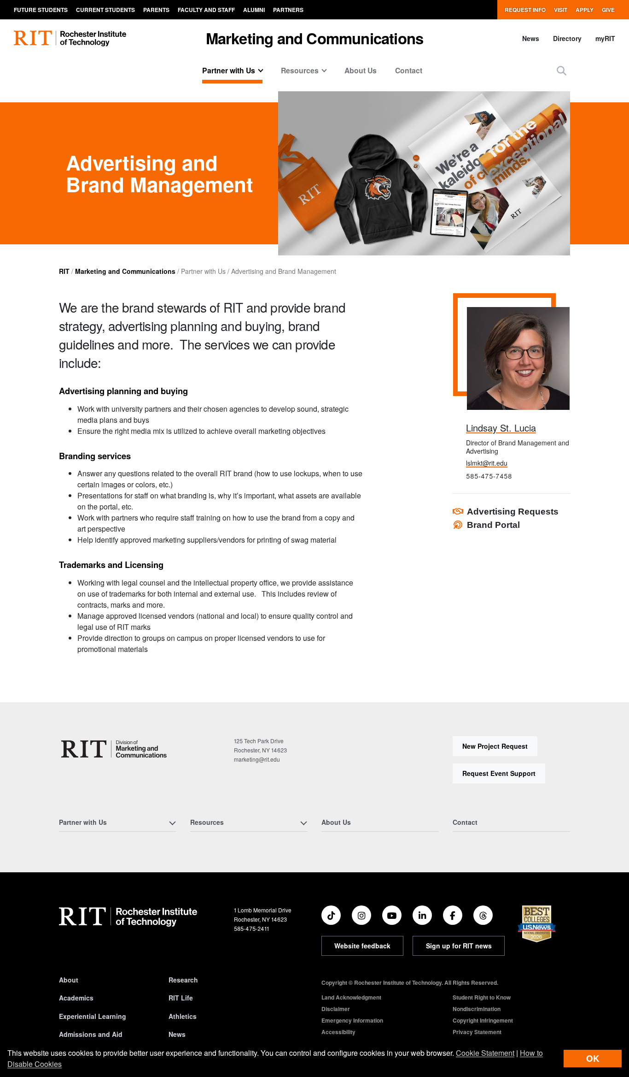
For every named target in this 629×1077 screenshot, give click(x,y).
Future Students (41, 10)
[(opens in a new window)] (331, 915)
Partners (288, 10)
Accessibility (338, 1032)
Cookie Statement (485, 1052)
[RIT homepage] (70, 38)
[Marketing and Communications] (114, 749)
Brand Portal (493, 525)
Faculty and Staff (206, 10)
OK (592, 1058)
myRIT (605, 38)
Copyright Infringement (483, 1020)
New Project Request (495, 746)
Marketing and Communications (315, 38)
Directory (567, 38)
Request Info (525, 10)
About (68, 979)
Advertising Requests (513, 511)
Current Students (105, 10)
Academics (76, 997)
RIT (64, 271)
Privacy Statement (477, 1032)
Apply (585, 10)
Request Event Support (499, 773)
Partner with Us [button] (228, 70)
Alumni (254, 10)
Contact (408, 70)
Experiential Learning (92, 1016)
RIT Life (181, 997)
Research (183, 979)
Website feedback (362, 945)
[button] (561, 70)
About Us (360, 70)
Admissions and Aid (90, 1034)
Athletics (183, 1016)
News (530, 38)
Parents (156, 10)
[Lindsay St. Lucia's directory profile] (518, 358)
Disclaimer (335, 1009)
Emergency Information (352, 1020)
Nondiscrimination (477, 1009)
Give (608, 10)
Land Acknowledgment (351, 997)
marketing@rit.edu (257, 759)
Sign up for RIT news (459, 945)
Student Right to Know (482, 997)
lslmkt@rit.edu (486, 462)
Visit (560, 10)
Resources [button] (300, 70)
